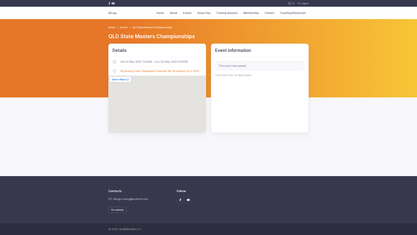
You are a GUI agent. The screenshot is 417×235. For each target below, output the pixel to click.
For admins (117, 209)
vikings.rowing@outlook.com (130, 199)
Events (187, 13)
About (173, 13)
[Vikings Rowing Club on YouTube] (113, 3)
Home (160, 13)
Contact (269, 13)
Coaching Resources (293, 13)
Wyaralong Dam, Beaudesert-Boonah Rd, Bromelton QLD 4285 (159, 71)
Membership (251, 13)
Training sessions (226, 13)
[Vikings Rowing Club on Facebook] (109, 3)
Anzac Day (203, 13)
